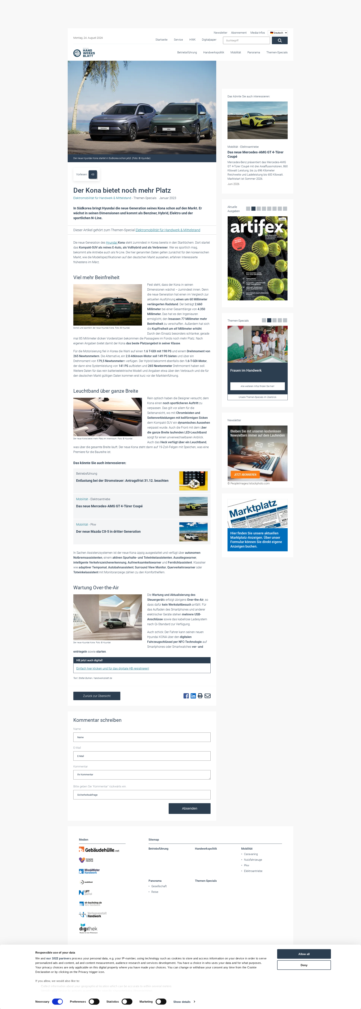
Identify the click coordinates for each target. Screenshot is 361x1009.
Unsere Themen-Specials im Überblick (257, 397)
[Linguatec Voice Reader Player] (93, 174)
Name (77, 729)
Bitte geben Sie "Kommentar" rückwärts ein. (100, 786)
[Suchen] (280, 40)
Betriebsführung (187, 52)
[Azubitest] (102, 882)
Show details (181, 1001)
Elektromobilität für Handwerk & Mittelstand (168, 230)
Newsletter (220, 32)
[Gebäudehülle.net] (102, 849)
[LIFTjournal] (102, 892)
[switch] (94, 1001)
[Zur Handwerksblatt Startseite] (84, 52)
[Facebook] (185, 696)
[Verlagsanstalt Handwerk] (102, 914)
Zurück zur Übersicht (97, 696)
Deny (304, 965)
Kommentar (80, 766)
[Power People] (102, 860)
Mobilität (236, 52)
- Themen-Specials (114, 198)
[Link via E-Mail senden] (207, 696)
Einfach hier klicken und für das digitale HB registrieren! (112, 668)
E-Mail (77, 747)
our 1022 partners (58, 958)
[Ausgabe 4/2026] (258, 258)
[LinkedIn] (192, 696)
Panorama (253, 52)
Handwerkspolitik (213, 52)
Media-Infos (257, 32)
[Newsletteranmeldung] (258, 453)
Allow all (304, 954)
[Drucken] (199, 696)
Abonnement (239, 32)
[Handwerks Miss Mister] (102, 871)
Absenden (189, 808)
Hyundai (112, 242)
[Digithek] (102, 928)
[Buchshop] (102, 903)
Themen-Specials (277, 52)
